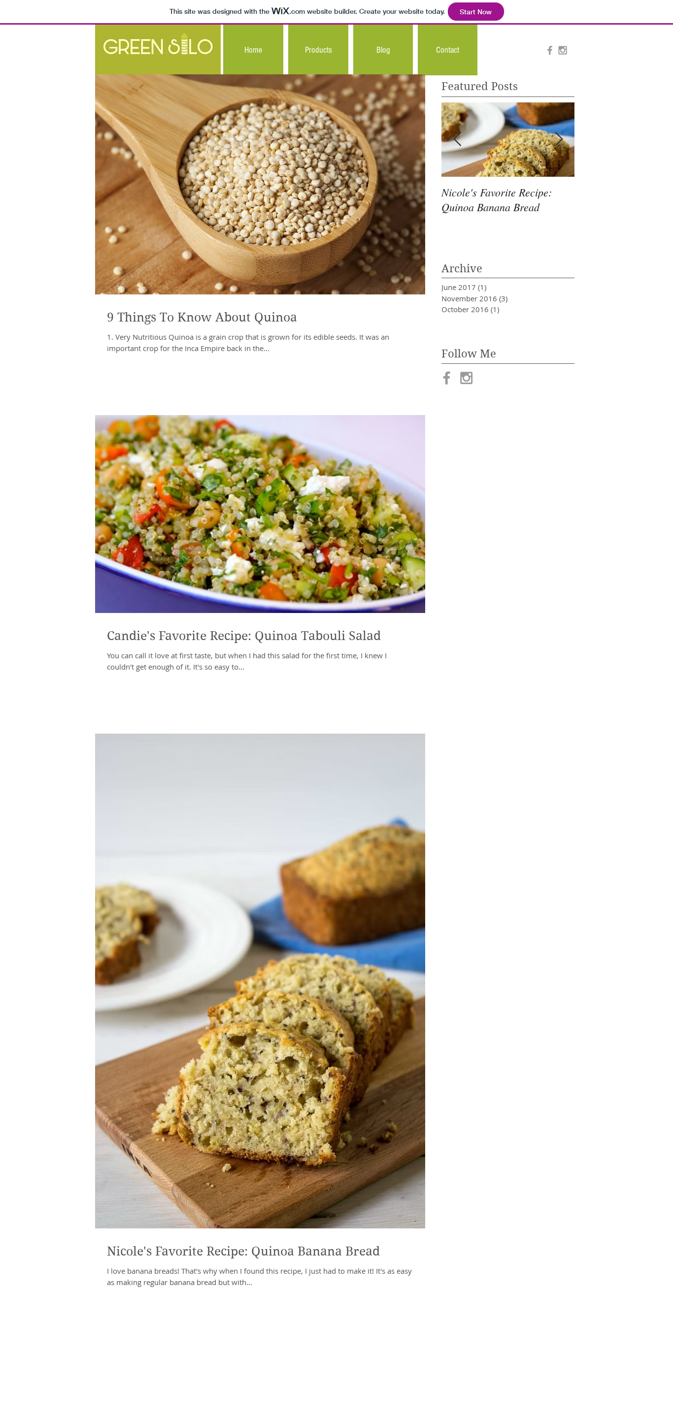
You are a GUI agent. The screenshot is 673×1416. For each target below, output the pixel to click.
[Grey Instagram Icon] (563, 50)
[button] (318, 50)
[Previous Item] (457, 139)
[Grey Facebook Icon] (550, 50)
